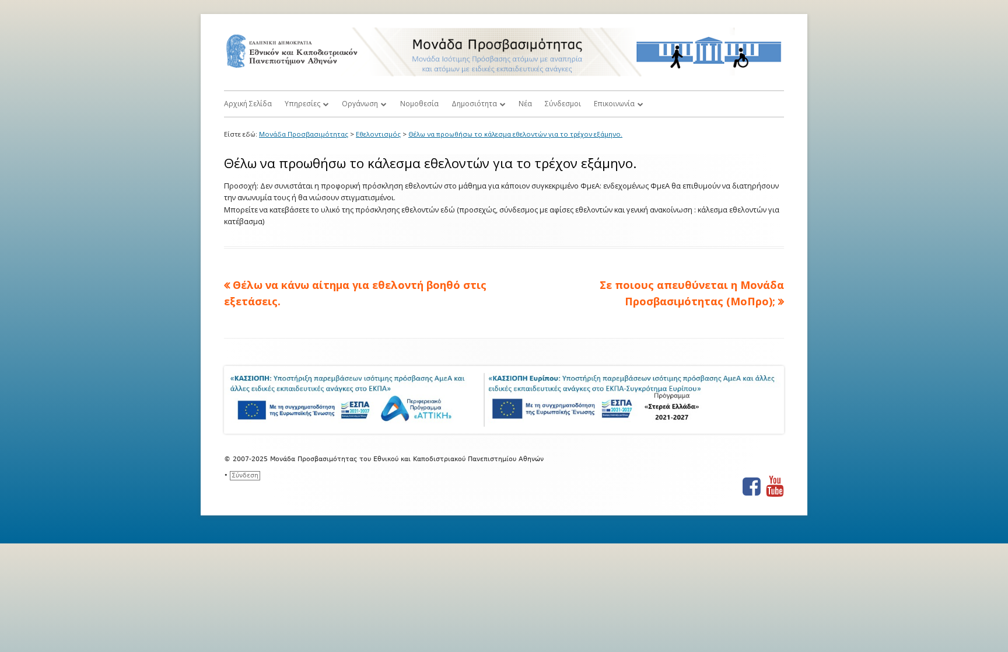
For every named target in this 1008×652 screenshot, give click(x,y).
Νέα (525, 104)
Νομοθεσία (419, 104)
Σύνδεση (245, 475)
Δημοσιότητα (474, 104)
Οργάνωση (360, 104)
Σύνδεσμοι (563, 104)
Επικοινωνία (614, 104)
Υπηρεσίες (302, 104)
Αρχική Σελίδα (248, 104)
